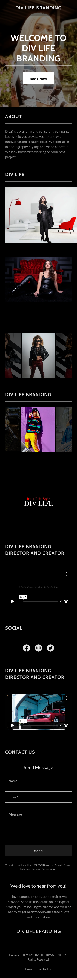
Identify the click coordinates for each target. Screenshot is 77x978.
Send (38, 851)
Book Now (38, 79)
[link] (38, 8)
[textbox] (38, 780)
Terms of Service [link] (41, 869)
